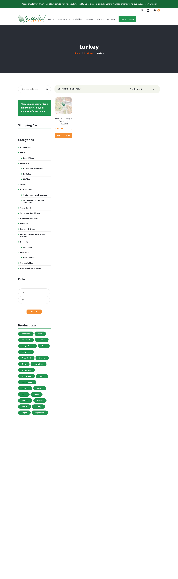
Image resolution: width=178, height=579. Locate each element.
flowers (42, 358)
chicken (42, 340)
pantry (39, 388)
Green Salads (26, 208)
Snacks (23, 184)
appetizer (26, 334)
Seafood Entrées (27, 229)
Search (47, 89)
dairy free (26, 352)
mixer (42, 376)
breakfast (26, 340)
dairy (44, 346)
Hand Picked (25, 147)
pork (24, 394)
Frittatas (27, 174)
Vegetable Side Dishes (30, 213)
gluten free (26, 370)
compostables (27, 346)
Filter (34, 311)
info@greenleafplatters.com (46, 4)
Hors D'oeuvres (26, 189)
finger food (26, 358)
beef (40, 334)
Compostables (26, 263)
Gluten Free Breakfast (33, 168)
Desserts (24, 242)
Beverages (25, 252)
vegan (24, 413)
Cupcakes (27, 247)
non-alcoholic (27, 382)
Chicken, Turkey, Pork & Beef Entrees (33, 235)
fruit (24, 364)
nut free (25, 388)
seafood (25, 401)
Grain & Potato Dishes (29, 218)
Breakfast (24, 163)
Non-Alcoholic (29, 258)
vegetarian (39, 413)
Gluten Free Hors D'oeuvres (35, 195)
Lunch (22, 153)
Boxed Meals (28, 158)
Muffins (26, 179)
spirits (24, 407)
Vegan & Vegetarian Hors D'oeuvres (34, 201)
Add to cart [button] (63, 135)
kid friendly (26, 376)
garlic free (38, 364)
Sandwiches (25, 223)
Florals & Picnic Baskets (30, 268)
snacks (40, 401)
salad (36, 394)
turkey (38, 407)
